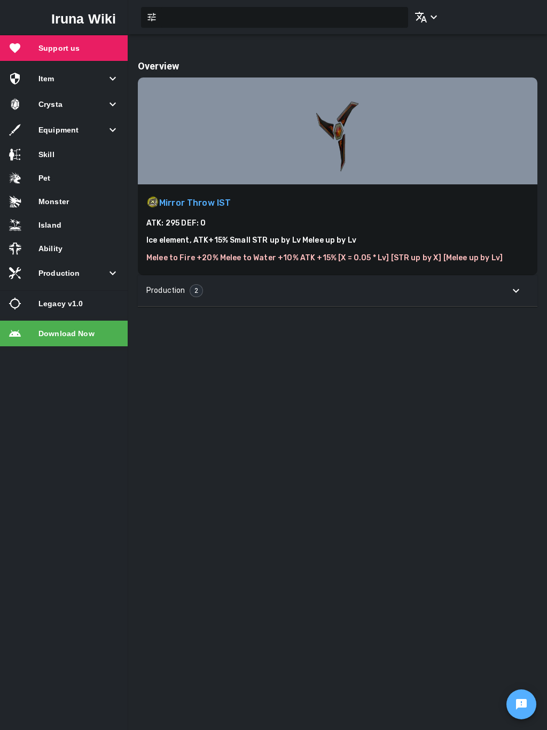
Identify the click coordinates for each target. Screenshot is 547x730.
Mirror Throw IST (195, 203)
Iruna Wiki (83, 18)
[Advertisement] (337, 392)
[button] (424, 17)
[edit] (521, 704)
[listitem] (64, 48)
